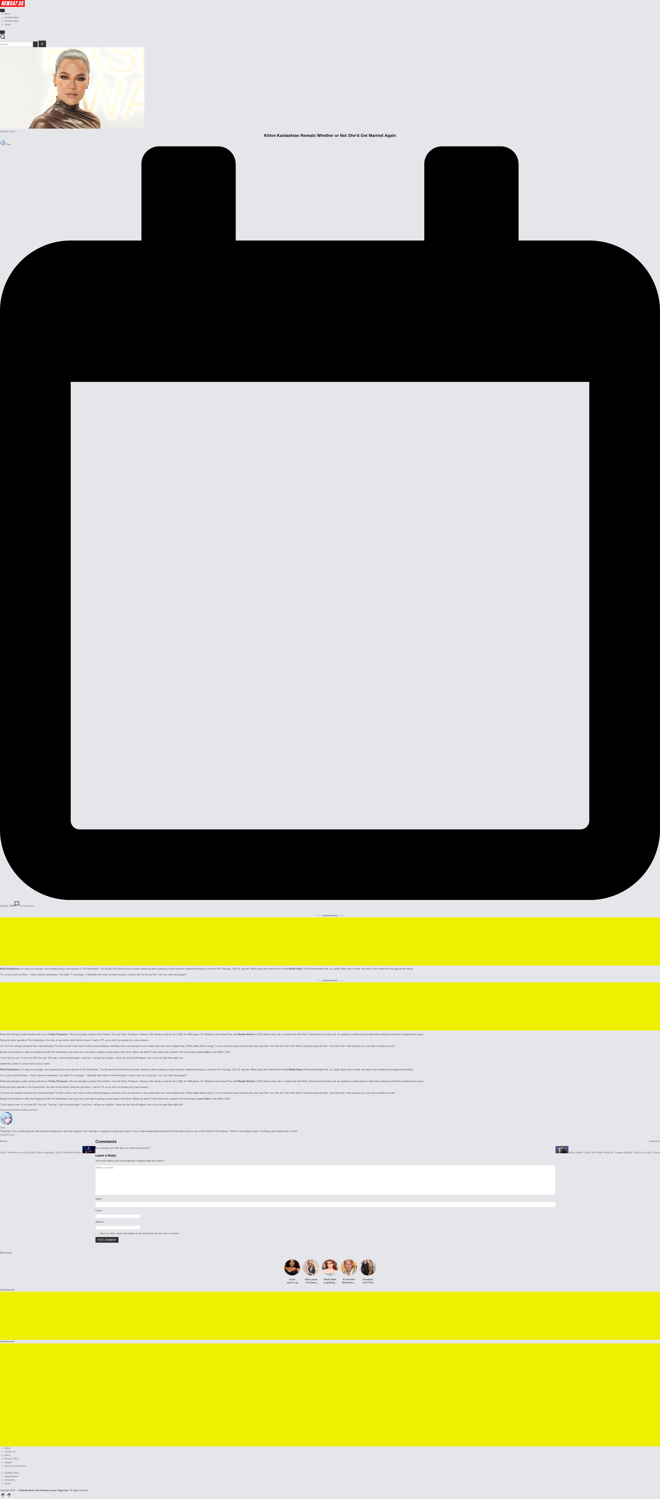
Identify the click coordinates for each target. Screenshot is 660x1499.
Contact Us (10, 1451)
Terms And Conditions (15, 1466)
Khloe (14, 1110)
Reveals (28, 1110)
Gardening (9, 1480)
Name (99, 1199)
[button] (35, 44)
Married (20, 1110)
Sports (7, 1483)
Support (8, 1462)
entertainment (11, 1476)
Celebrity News (7, 131)
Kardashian (5, 1110)
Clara (2, 1127)
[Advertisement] (330, 941)
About (7, 1448)
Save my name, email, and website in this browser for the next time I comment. (139, 1233)
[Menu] (2, 10)
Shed (34, 1110)
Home (7, 1455)
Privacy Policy (11, 1458)
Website (99, 1222)
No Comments (27, 906)
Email (99, 1210)
